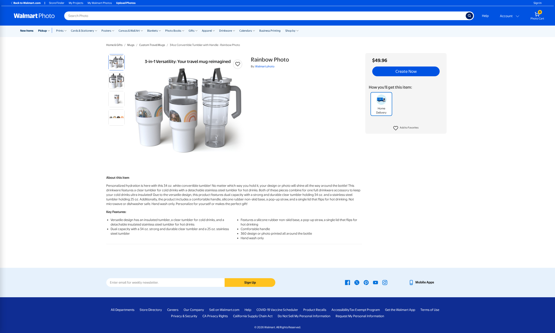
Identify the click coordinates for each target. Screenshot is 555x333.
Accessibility (340, 310)
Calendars (245, 30)
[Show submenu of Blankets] (159, 30)
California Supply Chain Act (253, 316)
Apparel (207, 30)
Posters (106, 30)
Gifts (191, 30)
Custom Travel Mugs (152, 45)
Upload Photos (125, 3)
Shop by (290, 30)
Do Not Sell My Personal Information (304, 316)
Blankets (152, 30)
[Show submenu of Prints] (65, 30)
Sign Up (250, 282)
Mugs (130, 45)
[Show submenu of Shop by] (297, 30)
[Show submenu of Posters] (113, 30)
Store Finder (56, 3)
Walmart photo (264, 66)
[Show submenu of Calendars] (254, 30)
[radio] (116, 62)
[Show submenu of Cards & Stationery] (96, 30)
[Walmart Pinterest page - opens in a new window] (366, 282)
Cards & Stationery (82, 30)
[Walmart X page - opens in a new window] (356, 282)
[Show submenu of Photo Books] (183, 30)
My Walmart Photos (100, 3)
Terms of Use (429, 310)
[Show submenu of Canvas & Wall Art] (141, 30)
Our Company (194, 310)
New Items (26, 30)
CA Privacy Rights (215, 316)
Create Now (406, 71)
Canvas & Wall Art (129, 30)
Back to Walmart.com (27, 3)
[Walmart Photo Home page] (34, 15)
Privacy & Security (184, 316)
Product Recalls (314, 310)
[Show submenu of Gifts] (196, 30)
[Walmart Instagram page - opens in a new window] (384, 282)
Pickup (42, 30)
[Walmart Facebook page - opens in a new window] (347, 282)
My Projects (76, 3)
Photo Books (173, 30)
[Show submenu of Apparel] (213, 30)
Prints (60, 30)
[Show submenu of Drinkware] (234, 30)
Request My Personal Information (360, 316)
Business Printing (270, 30)
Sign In (538, 3)
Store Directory (151, 310)
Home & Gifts (114, 45)
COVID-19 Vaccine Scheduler (277, 310)
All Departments (122, 310)
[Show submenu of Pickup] (49, 30)
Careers (172, 310)
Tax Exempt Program (364, 310)
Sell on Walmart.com (224, 310)
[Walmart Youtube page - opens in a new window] (375, 282)
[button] (406, 128)
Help (485, 16)
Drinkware (225, 30)
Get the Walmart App (400, 310)
